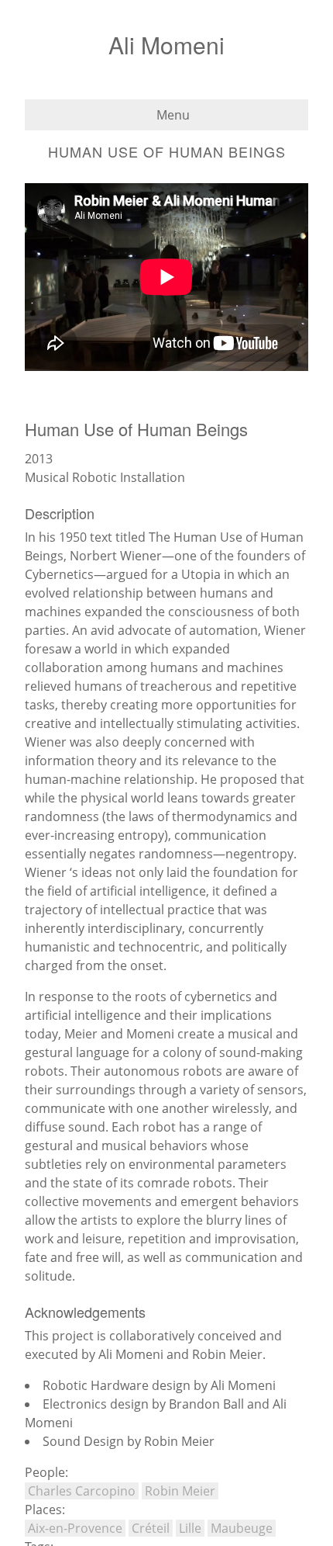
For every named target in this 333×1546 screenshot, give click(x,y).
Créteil (151, 1528)
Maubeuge (242, 1528)
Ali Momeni (166, 44)
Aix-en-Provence (75, 1528)
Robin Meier (180, 1490)
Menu (171, 114)
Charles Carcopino (82, 1490)
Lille (190, 1528)
